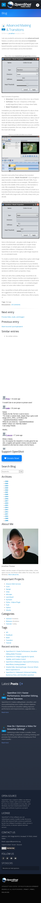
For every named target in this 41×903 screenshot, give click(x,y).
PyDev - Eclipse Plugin (13, 602)
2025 (6, 483)
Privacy (26, 889)
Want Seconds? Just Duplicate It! (12, 327)
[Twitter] (7, 858)
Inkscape (9, 594)
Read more (5, 712)
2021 (6, 492)
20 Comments (15, 305)
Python (8, 607)
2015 (6, 505)
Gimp (8, 592)
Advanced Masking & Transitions (18, 27)
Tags (4, 627)
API (7, 632)
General (8, 619)
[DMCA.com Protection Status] (8, 848)
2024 (6, 486)
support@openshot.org (13, 841)
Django (8, 589)
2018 (6, 499)
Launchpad (9, 597)
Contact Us (8, 832)
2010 (6, 516)
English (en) (5, 892)
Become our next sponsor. (11, 868)
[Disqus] (20, 366)
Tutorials (9, 624)
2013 (6, 510)
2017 (6, 501)
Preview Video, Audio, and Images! (13, 317)
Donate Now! (12, 458)
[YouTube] (15, 858)
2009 (6, 518)
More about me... (14, 574)
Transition (9, 640)
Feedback (9, 635)
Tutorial (8, 643)
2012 (6, 512)
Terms (32, 889)
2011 (6, 514)
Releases (9, 621)
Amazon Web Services (13, 584)
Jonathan (12, 33)
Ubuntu (8, 610)
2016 (6, 503)
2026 (6, 481)
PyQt (7, 605)
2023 (6, 488)
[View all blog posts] (21, 684)
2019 (6, 496)
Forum (14, 845)
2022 (6, 490)
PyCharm (9, 600)
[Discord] (11, 858)
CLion (8, 586)
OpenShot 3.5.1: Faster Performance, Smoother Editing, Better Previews (22, 695)
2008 (6, 520)
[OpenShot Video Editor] (19, 4)
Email (9, 845)
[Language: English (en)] (37, 5)
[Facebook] (3, 858)
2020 (6, 494)
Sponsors (7, 863)
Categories (8, 614)
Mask (8, 638)
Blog (4, 13)
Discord (19, 845)
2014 (6, 507)
